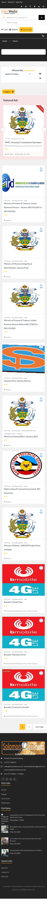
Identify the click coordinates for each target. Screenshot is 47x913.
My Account (5, 798)
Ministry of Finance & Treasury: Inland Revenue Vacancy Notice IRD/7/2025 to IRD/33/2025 (21, 324)
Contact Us (5, 872)
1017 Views (9, 154)
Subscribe (19, 2)
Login (5, 29)
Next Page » (39, 727)
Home (4, 41)
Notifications (5, 803)
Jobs (21, 139)
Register (15, 29)
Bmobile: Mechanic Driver (15, 654)
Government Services (28, 431)
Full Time (5, 139)
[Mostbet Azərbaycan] (23, 895)
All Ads (3, 790)
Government (16, 431)
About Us (11, 2)
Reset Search (29, 70)
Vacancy (20, 434)
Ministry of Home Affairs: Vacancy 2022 (21, 436)
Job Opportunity (14, 139)
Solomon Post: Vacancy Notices (17, 381)
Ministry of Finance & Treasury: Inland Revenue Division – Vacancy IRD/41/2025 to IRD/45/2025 (23, 207)
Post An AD (27, 30)
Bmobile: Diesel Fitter (13, 602)
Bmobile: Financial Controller (16, 142)
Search (4, 2)
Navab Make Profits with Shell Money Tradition (26, 850)
